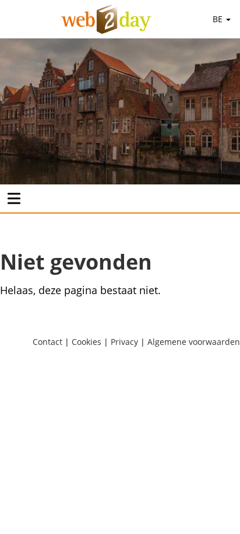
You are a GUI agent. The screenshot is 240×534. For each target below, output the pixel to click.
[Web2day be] (106, 19)
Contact (47, 341)
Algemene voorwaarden (193, 341)
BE (219, 19)
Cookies (86, 341)
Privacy (124, 341)
